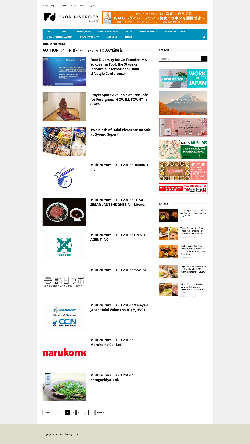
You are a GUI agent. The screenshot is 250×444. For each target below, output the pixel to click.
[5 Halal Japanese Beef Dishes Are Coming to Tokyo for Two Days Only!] (168, 215)
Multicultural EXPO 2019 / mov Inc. (118, 269)
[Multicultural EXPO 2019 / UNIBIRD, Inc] (64, 176)
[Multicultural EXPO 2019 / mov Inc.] (64, 282)
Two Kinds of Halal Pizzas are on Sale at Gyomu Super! (120, 132)
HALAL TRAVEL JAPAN (89, 37)
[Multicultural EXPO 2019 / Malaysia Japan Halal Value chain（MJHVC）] (64, 317)
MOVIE (129, 31)
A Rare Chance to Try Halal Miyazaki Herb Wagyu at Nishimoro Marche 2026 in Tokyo (191, 288)
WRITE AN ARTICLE (148, 31)
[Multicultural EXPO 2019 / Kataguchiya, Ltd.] (64, 387)
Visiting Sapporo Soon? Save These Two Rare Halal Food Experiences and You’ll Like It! (192, 231)
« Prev (47, 412)
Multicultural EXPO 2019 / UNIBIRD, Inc (119, 167)
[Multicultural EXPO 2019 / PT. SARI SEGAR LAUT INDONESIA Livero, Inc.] (64, 212)
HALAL (65, 31)
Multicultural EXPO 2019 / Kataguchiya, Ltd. (111, 377)
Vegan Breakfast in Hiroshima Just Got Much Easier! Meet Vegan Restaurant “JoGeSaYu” (193, 269)
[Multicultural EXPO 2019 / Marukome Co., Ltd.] (64, 352)
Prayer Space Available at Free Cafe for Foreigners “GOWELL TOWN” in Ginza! (119, 99)
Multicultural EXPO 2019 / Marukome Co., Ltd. (111, 342)
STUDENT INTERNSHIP (175, 31)
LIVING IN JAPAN (83, 31)
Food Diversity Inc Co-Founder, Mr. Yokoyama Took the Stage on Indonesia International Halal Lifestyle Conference (118, 66)
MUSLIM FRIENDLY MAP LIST (59, 37)
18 (91, 412)
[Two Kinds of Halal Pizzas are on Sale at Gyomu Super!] (64, 141)
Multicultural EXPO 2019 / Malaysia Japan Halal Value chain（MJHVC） (119, 307)
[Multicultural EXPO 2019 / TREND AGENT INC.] (64, 247)
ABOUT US (112, 37)
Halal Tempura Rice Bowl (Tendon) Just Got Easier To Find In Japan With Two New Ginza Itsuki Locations (192, 250)
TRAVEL (50, 31)
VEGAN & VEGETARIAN (108, 31)
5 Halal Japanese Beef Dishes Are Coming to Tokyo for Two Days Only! (193, 213)
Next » (100, 412)
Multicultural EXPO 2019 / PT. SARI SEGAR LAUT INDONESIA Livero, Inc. (118, 204)
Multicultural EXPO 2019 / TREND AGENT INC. (117, 237)
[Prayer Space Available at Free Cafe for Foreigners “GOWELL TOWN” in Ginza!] (64, 106)
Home (45, 44)
